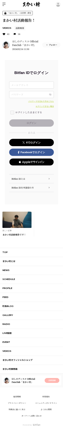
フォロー (53, 44)
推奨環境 (17, 396)
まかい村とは (8, 261)
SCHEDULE (8, 279)
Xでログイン (33, 142)
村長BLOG (7, 306)
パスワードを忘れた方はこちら (41, 101)
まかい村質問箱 (9, 369)
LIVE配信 (7, 333)
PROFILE (7, 288)
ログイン (58, 4)
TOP (5, 252)
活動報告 (20, 28)
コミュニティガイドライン (46, 403)
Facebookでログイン (32, 152)
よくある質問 (46, 409)
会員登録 (52, 380)
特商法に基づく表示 (17, 409)
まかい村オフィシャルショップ (17, 360)
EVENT (6, 342)
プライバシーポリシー (17, 403)
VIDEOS (6, 28)
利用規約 (46, 396)
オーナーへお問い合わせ (31, 416)
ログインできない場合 (45, 106)
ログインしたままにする (28, 112)
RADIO (6, 324)
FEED (5, 297)
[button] (31, 162)
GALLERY (7, 315)
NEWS (5, 270)
